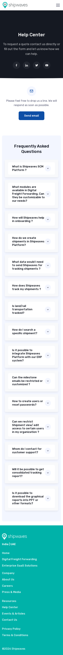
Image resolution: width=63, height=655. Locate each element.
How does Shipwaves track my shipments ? (26, 287)
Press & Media (11, 592)
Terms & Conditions (15, 635)
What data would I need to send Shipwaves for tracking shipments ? (27, 265)
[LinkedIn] (26, 65)
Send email (31, 115)
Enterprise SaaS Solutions (19, 565)
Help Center (10, 607)
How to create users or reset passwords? (27, 403)
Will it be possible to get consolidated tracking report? (28, 473)
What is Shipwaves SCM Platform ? (27, 168)
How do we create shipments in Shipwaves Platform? (28, 241)
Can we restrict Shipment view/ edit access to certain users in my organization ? (28, 427)
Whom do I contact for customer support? (27, 450)
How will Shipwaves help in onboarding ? (28, 219)
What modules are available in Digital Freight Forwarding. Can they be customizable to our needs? (28, 193)
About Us (8, 579)
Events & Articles (13, 613)
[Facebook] (16, 65)
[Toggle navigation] (57, 5)
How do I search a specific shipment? (24, 331)
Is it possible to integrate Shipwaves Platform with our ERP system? (27, 355)
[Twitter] (36, 65)
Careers (7, 585)
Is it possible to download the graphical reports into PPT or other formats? (28, 498)
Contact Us (9, 619)
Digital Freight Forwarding (19, 559)
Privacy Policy (11, 628)
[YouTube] (46, 65)
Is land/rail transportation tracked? (22, 309)
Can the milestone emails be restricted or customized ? (27, 381)
